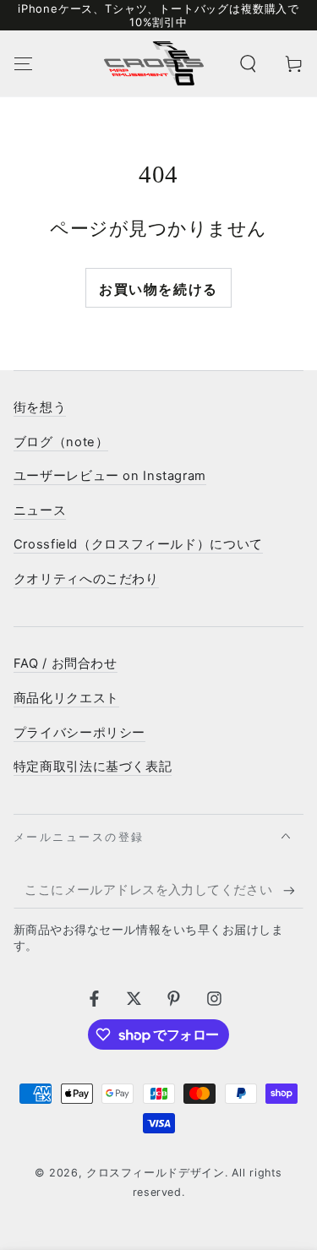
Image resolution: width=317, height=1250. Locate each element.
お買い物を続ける (158, 289)
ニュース (40, 510)
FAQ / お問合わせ (66, 663)
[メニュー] (23, 63)
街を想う (40, 407)
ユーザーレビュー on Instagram (110, 475)
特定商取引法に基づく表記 (93, 766)
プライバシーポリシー (79, 732)
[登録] (293, 890)
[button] (248, 63)
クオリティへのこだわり (86, 579)
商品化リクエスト (66, 698)
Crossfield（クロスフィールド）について (138, 544)
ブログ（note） (61, 442)
